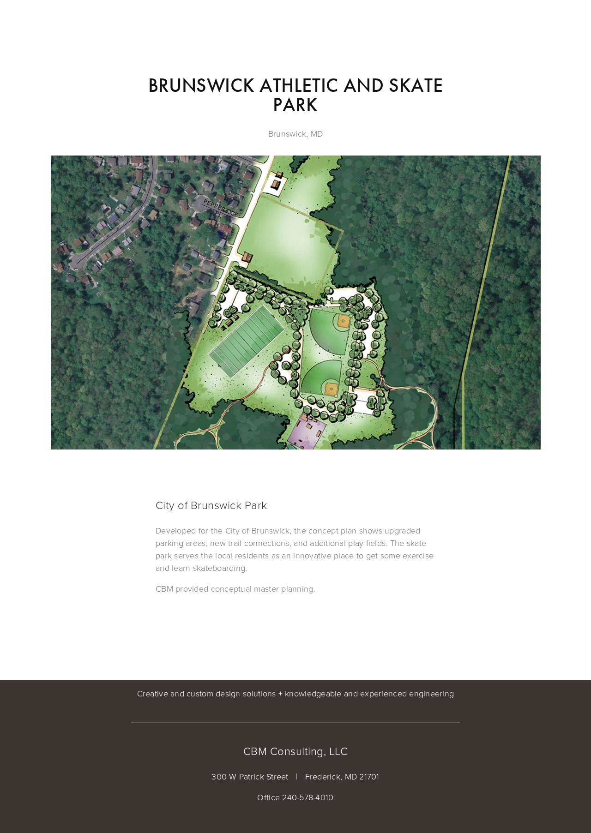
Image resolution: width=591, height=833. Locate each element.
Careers (220, 24)
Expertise (86, 24)
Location (177, 24)
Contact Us (268, 24)
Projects (132, 24)
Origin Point (33, 24)
